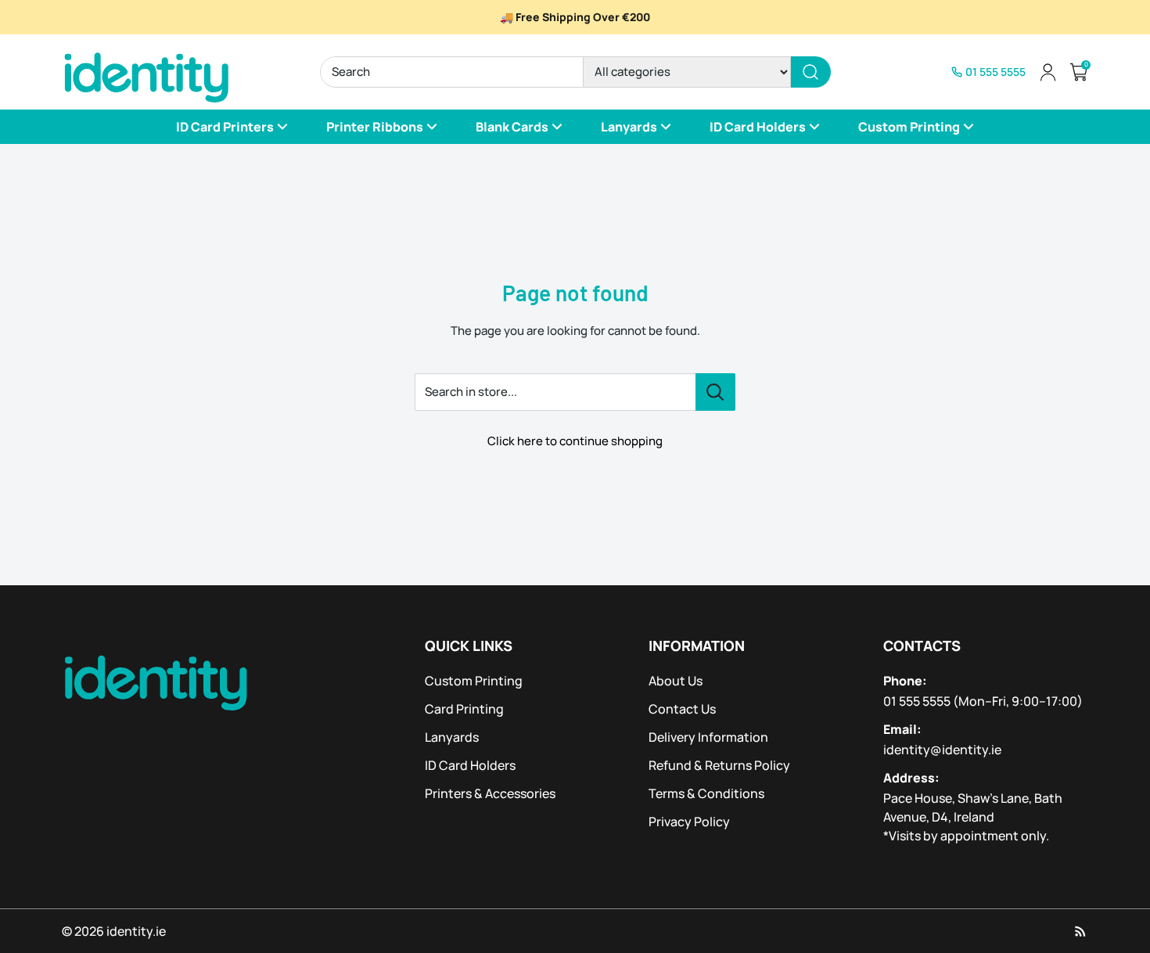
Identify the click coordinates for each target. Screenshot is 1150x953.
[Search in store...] (715, 392)
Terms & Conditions (706, 793)
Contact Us (682, 708)
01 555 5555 (917, 701)
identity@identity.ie (942, 749)
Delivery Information (708, 737)
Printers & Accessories (490, 793)
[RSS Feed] (1080, 931)
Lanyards (452, 737)
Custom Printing (474, 680)
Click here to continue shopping (575, 441)
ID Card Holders (470, 765)
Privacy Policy (689, 821)
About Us (676, 680)
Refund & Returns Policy (719, 765)
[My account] (1047, 72)
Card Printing (464, 708)
